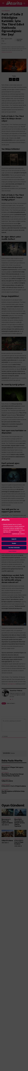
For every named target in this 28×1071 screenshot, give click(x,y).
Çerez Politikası (12, 551)
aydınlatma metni (7, 533)
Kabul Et (14, 539)
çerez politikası (15, 532)
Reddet (14, 543)
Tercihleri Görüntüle (14, 547)
